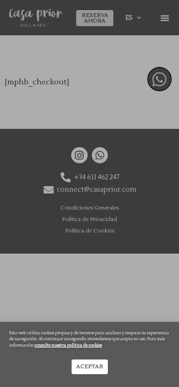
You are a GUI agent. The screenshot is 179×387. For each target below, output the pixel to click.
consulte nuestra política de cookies (68, 345)
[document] (89, 193)
